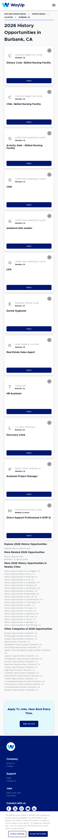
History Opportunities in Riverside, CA (20, 577)
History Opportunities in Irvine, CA (19, 580)
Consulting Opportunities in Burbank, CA (22, 687)
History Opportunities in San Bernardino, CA (23, 600)
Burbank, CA (24, 17)
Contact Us (11, 781)
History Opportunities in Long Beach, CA (22, 583)
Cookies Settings (17, 834)
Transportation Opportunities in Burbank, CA (24, 684)
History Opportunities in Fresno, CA (19, 619)
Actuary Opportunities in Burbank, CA (20, 667)
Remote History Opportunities (17, 549)
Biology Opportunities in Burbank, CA (20, 633)
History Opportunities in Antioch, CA (20, 611)
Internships (11, 796)
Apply (29, 80)
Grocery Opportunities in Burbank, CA (20, 662)
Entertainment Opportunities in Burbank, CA (23, 676)
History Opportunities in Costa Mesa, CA (22, 602)
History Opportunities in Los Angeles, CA (22, 571)
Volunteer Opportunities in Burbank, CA (21, 673)
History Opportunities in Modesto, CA (20, 591)
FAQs (8, 778)
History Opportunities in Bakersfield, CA (21, 594)
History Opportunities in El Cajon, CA (20, 608)
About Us (10, 763)
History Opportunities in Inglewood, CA (21, 614)
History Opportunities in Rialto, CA (19, 605)
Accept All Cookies (38, 834)
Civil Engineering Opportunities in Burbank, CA (24, 681)
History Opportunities (13, 557)
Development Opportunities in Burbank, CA (23, 659)
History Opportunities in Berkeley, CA (20, 622)
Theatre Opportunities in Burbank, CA (20, 679)
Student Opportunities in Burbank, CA (20, 639)
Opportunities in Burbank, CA (17, 642)
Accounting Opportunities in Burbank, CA (22, 647)
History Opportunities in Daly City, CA (20, 597)
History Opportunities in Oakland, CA (20, 585)
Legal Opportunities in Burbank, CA (19, 670)
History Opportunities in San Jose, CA (20, 617)
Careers (9, 766)
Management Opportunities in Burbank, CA (23, 645)
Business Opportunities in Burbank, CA (21, 690)
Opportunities (38, 14)
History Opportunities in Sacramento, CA (22, 588)
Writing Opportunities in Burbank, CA (20, 636)
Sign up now (29, 724)
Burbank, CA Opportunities (16, 559)
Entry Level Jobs (13, 793)
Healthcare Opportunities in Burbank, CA (22, 664)
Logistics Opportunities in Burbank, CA (21, 656)
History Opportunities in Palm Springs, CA (22, 625)
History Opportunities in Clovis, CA (19, 574)
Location (8, 17)
